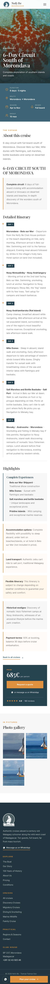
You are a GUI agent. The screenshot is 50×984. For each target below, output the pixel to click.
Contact (6, 939)
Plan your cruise (27, 979)
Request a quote (25, 684)
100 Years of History (12, 871)
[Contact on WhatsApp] (5, 979)
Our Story (7, 866)
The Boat (7, 861)
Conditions (8, 885)
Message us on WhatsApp (18, 847)
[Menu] (45, 4)
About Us (7, 875)
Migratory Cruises (11, 907)
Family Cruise (9, 921)
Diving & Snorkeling (12, 912)
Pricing (6, 880)
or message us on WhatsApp (26, 692)
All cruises (8, 898)
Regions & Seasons (12, 934)
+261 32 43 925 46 (12, 960)
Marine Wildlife (10, 916)
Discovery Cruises (11, 902)
